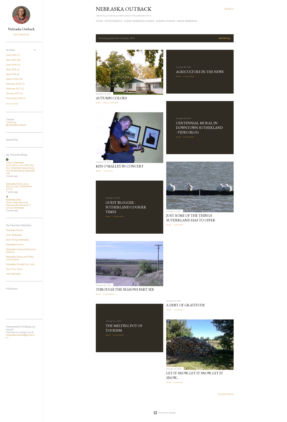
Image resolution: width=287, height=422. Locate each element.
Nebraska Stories (14, 244)
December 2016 (15, 98)
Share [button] (98, 103)
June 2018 (12, 64)
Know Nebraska (187, 21)
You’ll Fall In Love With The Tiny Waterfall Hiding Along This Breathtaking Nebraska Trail (20, 169)
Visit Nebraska (13, 274)
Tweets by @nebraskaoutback (16, 123)
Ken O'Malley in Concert (120, 166)
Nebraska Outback (123, 8)
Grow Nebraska (14, 235)
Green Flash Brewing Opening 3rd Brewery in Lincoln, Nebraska (18, 205)
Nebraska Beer (13, 199)
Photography (113, 21)
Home (99, 21)
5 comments (188, 137)
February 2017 (14, 88)
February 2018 (15, 84)
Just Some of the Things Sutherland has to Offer (190, 217)
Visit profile (21, 34)
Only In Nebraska (15, 162)
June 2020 (12, 55)
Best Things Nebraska (17, 239)
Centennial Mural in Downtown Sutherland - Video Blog (199, 128)
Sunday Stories (165, 21)
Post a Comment (110, 103)
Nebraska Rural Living (17, 184)
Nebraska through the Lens (20, 264)
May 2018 (12, 69)
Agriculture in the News (200, 71)
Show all (225, 38)
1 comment (108, 171)
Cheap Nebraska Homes (139, 21)
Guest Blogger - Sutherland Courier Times (126, 207)
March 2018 (14, 79)
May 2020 (13, 60)
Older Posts (226, 394)
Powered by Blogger (167, 413)
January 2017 (14, 93)
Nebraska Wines (14, 230)
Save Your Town (14, 269)
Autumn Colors (111, 98)
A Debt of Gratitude (185, 305)
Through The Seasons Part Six (125, 289)
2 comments (188, 76)
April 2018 (12, 74)
